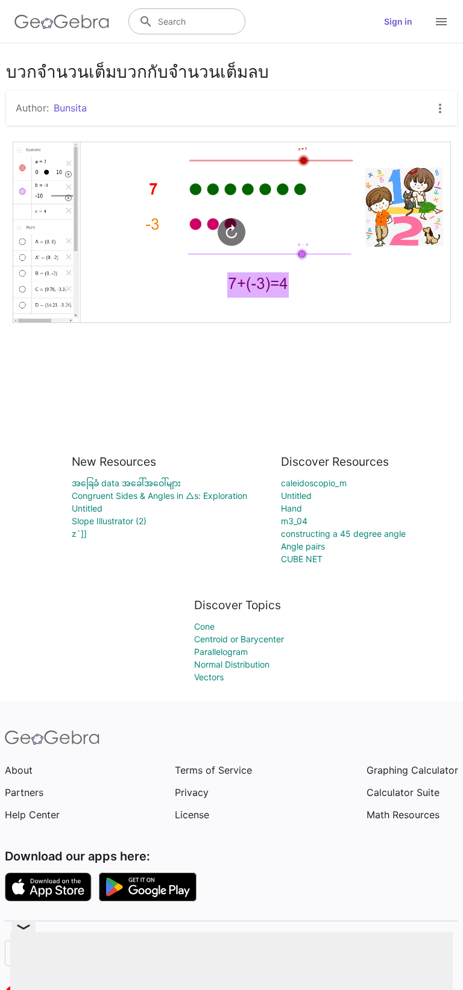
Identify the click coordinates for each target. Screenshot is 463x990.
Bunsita (70, 108)
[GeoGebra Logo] (61, 21)
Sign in (398, 21)
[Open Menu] (441, 21)
